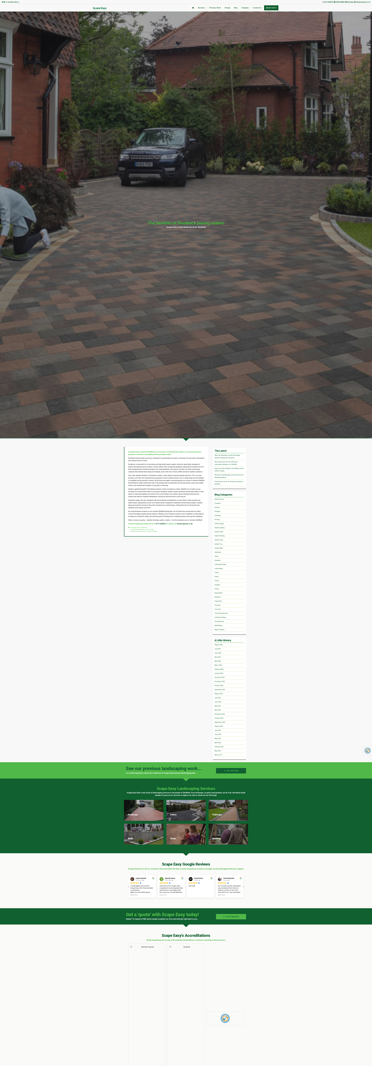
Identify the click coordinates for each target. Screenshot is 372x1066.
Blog (236, 8)
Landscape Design (220, 564)
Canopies (218, 503)
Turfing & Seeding (220, 617)
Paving (217, 581)
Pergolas (217, 585)
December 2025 (220, 677)
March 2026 (218, 665)
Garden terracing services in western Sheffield (143, 531)
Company (245, 8)
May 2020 (218, 751)
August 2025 (219, 694)
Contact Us (257, 8)
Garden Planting (220, 536)
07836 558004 (339, 2)
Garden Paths (219, 532)
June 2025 (218, 702)
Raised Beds (218, 593)
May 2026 (218, 657)
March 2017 (218, 755)
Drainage (217, 511)
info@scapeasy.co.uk (363, 2)
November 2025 (220, 681)
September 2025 (220, 689)
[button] (243, 886)
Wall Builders (219, 625)
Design (227, 8)
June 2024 (218, 734)
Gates (216, 556)
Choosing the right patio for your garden (142, 529)
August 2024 (219, 726)
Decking (217, 507)
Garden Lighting (219, 528)
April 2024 (218, 743)
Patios (139, 527)
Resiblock (144, 527)
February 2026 (219, 669)
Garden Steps (219, 540)
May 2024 (218, 738)
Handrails (217, 560)
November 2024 (220, 714)
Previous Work (215, 8)
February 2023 (219, 747)
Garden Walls (219, 548)
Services (201, 8)
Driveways (133, 527)
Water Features (219, 630)
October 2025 (219, 685)
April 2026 (218, 661)
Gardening (218, 552)
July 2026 (218, 649)
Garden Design (219, 523)
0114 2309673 (328, 2)
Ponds (217, 589)
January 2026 (219, 673)
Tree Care (218, 609)
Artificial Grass (219, 499)
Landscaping (219, 568)
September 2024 (220, 722)
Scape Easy (218, 601)
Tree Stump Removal (221, 613)
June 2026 (218, 653)
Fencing (217, 519)
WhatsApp (349, 2)
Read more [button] (134, 895)
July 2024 (218, 730)
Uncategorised (219, 621)
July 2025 (218, 698)
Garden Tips (218, 544)
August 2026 (219, 645)
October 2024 (219, 718)
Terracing (217, 605)
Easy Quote (272, 8)
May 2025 (218, 706)
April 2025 (218, 710)
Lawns (217, 572)
